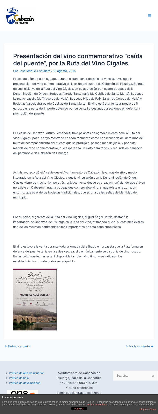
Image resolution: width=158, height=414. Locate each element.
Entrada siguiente (139, 346)
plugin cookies (148, 409)
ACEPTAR (79, 408)
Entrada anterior (18, 346)
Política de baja (19, 378)
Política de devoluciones (24, 383)
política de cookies (96, 404)
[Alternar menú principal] (149, 15)
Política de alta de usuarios (26, 373)
